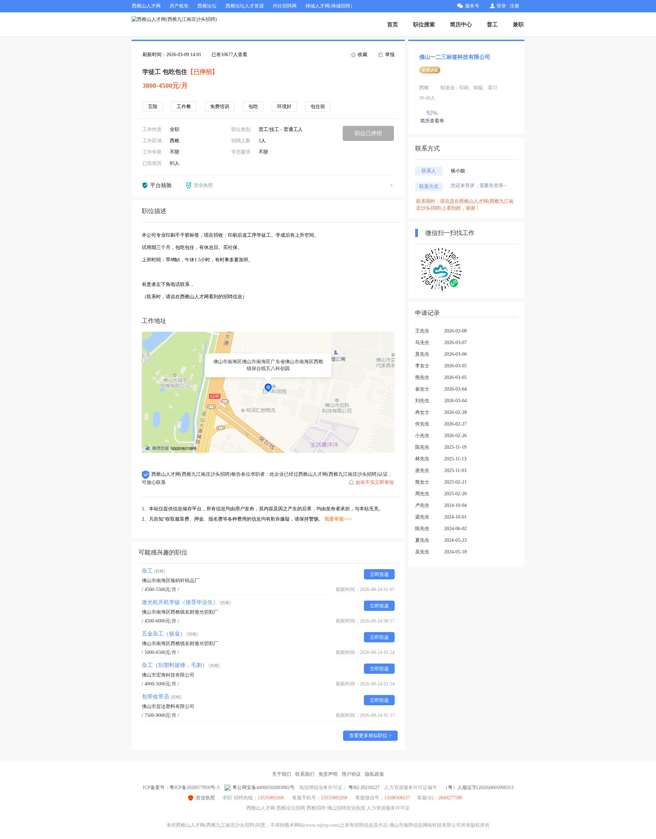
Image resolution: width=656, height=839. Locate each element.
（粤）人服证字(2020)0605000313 (478, 787)
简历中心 (461, 24)
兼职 (518, 24)
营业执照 (205, 797)
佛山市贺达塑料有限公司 (168, 706)
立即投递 (379, 574)
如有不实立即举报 (375, 482)
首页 (392, 24)
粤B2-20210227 (364, 787)
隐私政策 (374, 774)
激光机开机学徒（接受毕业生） (186, 602)
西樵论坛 (207, 6)
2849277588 (450, 797)
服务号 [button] (472, 6)
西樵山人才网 (146, 6)
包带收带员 (161, 696)
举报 (389, 54)
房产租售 (179, 6)
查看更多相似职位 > (370, 735)
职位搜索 (424, 24)
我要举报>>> (338, 519)
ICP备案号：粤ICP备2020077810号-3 (181, 787)
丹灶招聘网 (285, 6)
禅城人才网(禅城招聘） (330, 6)
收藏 (361, 54)
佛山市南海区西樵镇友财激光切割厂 (180, 612)
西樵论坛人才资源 (245, 6)
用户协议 (351, 774)
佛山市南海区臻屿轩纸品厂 (170, 580)
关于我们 (281, 774)
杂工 (153, 571)
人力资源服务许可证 (388, 808)
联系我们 (304, 774)
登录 (501, 6)
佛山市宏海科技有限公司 (168, 675)
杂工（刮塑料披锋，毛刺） (181, 665)
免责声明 (328, 774)
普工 (492, 24)
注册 (514, 6)
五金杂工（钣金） (170, 634)
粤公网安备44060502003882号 (263, 787)
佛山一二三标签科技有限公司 (454, 57)
